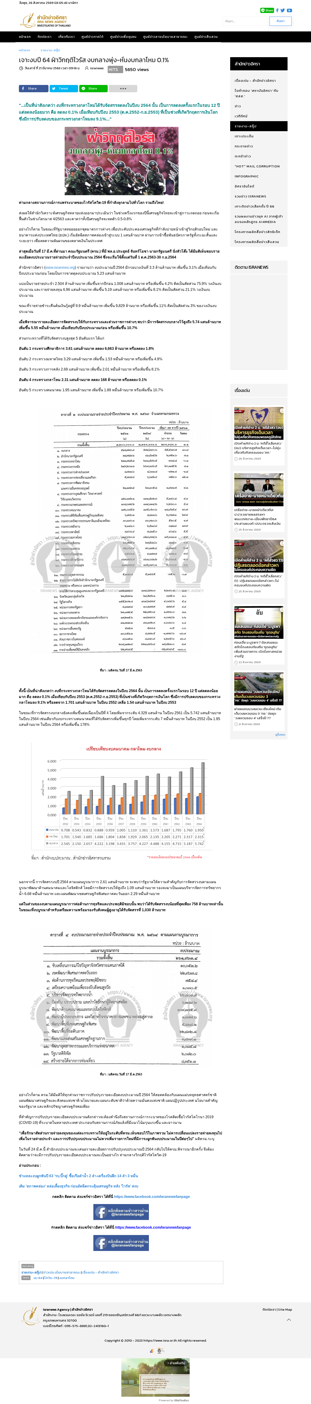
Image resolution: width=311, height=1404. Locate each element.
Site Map (285, 1309)
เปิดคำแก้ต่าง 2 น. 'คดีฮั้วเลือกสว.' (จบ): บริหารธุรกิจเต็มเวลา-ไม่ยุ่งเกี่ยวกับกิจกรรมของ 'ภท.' (258, 448)
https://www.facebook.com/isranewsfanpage (152, 1197)
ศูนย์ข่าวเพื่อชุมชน (123, 36)
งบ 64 (37, 1277)
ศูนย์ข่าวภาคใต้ (92, 36)
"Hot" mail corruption (257, 166)
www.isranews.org (60, 267)
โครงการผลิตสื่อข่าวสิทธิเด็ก (257, 231)
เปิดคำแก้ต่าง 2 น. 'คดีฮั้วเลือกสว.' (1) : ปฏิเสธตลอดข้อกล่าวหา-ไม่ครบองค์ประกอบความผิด (258, 581)
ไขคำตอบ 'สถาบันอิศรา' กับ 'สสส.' (256, 93)
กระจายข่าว (244, 146)
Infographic (247, 176)
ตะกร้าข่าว (243, 156)
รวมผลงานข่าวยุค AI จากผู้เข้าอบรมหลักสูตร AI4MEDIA (259, 219)
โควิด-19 (50, 1277)
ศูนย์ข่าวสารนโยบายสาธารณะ (165, 36)
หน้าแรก (25, 36)
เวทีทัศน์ (241, 116)
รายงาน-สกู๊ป (50, 50)
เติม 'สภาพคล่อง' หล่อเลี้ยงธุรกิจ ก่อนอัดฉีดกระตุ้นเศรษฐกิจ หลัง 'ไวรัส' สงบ (78, 1186)
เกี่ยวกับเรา (66, 36)
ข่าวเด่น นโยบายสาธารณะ (61, 1272)
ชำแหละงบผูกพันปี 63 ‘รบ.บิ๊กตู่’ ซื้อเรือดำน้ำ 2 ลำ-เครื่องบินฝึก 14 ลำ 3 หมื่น (78, 1176)
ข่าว (238, 106)
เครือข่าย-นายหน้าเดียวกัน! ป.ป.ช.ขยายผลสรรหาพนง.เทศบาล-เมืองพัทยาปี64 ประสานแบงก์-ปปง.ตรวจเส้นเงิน (257, 517)
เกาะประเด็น (244, 136)
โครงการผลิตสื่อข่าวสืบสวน (257, 241)
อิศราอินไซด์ (244, 186)
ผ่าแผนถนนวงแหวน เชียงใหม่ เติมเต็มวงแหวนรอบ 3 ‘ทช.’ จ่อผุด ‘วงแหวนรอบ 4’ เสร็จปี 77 (257, 713)
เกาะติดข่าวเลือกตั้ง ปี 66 (254, 206)
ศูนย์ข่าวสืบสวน (206, 36)
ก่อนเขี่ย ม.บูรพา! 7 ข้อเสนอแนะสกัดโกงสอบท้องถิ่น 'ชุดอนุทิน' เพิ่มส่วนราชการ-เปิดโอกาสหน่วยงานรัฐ (258, 649)
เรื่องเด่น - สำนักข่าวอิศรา (100, 1272)
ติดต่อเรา (44, 36)
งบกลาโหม (66, 1277)
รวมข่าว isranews (250, 196)
